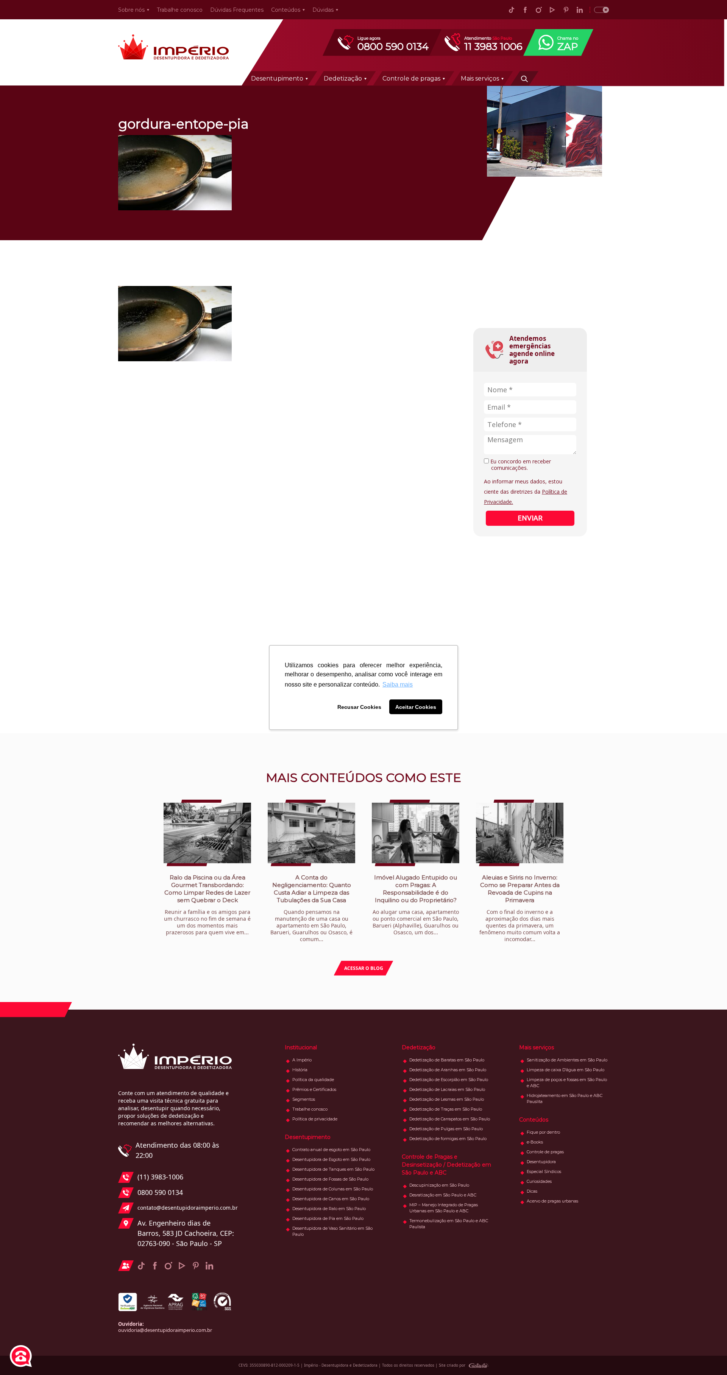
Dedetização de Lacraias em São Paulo (447, 1089)
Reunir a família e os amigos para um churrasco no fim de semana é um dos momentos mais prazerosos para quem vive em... (207, 905)
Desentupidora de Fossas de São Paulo (330, 1179)
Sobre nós (131, 10)
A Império (302, 1060)
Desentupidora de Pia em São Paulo (328, 1218)
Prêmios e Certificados (314, 1089)
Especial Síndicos (544, 1171)
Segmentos (303, 1099)
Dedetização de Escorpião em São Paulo (448, 1079)
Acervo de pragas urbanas (552, 1201)
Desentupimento (277, 78)
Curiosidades (539, 1181)
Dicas (532, 1191)
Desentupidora (541, 1161)
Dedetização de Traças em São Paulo (445, 1109)
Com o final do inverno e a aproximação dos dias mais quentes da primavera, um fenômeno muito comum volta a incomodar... (519, 908)
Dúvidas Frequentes (237, 10)
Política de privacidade (314, 1119)
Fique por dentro (543, 1132)
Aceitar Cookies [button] (415, 707)
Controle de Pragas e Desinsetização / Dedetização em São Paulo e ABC (446, 1164)
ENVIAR (530, 518)
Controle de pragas (411, 78)
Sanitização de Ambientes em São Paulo (567, 1060)
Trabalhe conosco (180, 10)
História (299, 1069)
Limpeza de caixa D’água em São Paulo (565, 1069)
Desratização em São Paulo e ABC (442, 1195)
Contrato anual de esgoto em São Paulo (331, 1149)
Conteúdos (285, 10)
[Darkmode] (599, 10)
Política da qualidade (313, 1079)
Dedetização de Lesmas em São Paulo (446, 1099)
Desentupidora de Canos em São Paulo (330, 1198)
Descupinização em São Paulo (439, 1185)
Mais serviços (480, 78)
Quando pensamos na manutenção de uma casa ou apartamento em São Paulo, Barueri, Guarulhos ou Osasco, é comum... (311, 908)
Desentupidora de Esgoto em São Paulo (331, 1159)
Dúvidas (323, 10)
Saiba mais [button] (397, 684)
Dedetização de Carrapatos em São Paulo (449, 1119)
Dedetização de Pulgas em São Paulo (446, 1128)
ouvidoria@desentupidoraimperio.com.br (165, 1330)
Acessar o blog (363, 968)
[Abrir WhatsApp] (708, 1355)
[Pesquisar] (524, 78)
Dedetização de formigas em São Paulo (448, 1138)
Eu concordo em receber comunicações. (520, 464)
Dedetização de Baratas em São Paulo (446, 1060)
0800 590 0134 (160, 1192)
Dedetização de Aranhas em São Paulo (447, 1069)
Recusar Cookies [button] (359, 707)
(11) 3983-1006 (160, 1176)
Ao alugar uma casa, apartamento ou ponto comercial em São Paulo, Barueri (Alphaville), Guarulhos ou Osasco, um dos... (416, 905)
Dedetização (343, 78)
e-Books (535, 1142)
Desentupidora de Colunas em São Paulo (332, 1189)
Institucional (301, 1047)
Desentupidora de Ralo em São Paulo (329, 1208)
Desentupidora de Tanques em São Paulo (333, 1169)
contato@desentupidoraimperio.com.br (185, 1207)
